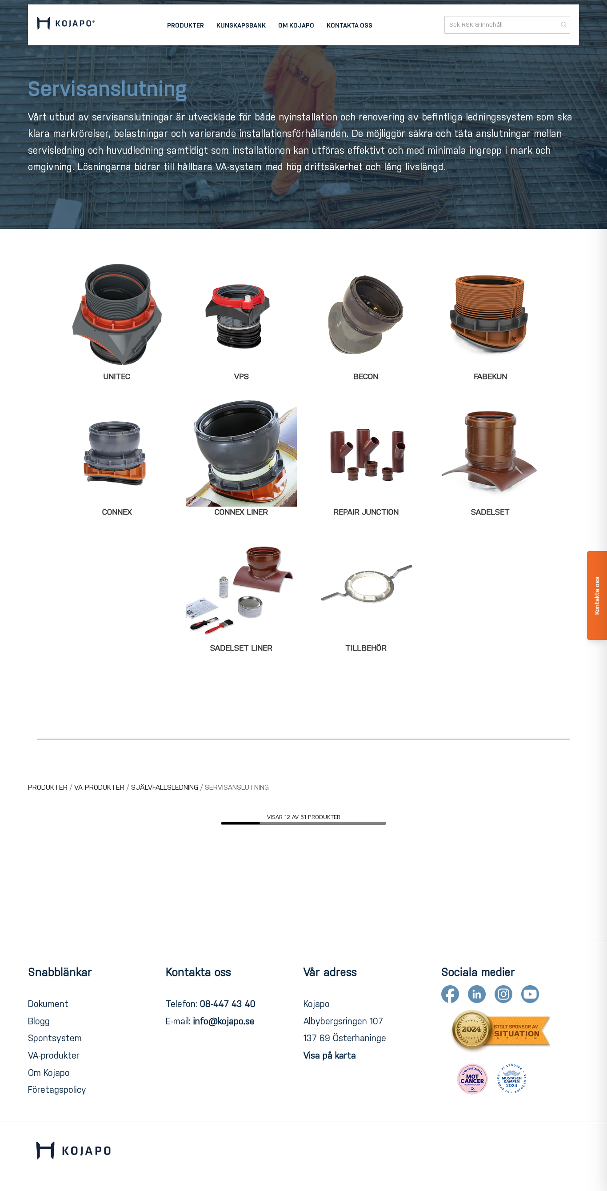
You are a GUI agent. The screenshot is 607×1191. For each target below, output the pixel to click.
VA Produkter (100, 787)
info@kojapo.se (224, 1021)
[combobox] (507, 25)
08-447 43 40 (228, 1004)
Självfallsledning (165, 787)
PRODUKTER (49, 787)
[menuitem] (185, 24)
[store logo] (66, 24)
